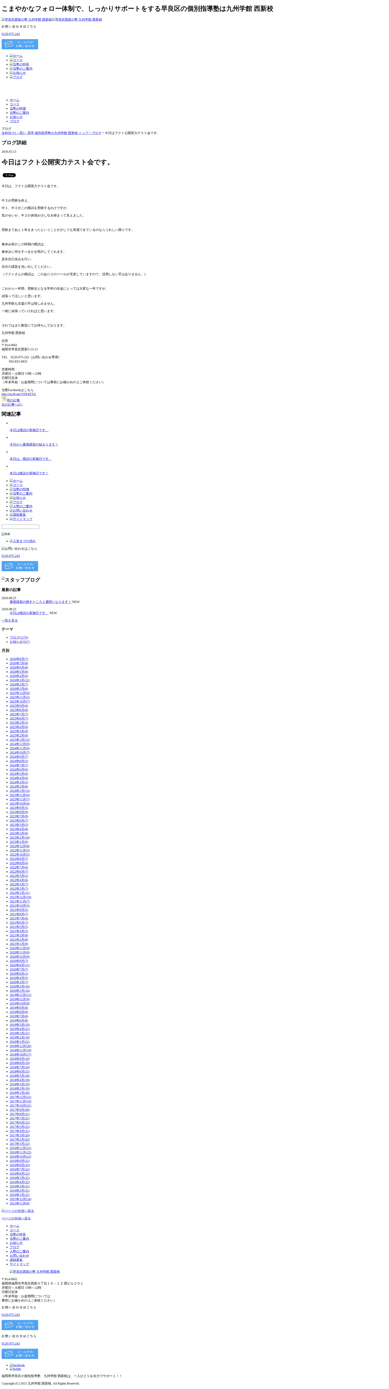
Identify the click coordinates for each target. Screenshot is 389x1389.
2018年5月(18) (20, 1075)
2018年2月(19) (20, 1088)
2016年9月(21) (20, 1161)
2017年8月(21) (20, 1114)
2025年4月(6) (19, 727)
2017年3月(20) (20, 1135)
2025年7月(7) (19, 714)
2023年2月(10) (20, 837)
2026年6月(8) (19, 667)
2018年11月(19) (20, 1050)
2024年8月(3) (19, 761)
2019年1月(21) (20, 1041)
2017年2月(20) (20, 1139)
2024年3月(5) (19, 782)
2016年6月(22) (20, 1173)
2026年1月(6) (19, 688)
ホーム (14, 100)
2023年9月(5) (19, 808)
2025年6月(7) (19, 718)
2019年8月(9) (19, 1012)
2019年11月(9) (20, 999)
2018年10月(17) (20, 1054)
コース (14, 104)
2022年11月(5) (20, 850)
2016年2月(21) (20, 1190)
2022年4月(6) (19, 880)
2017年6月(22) (20, 1122)
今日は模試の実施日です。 (29, 430)
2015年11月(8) (20, 1203)
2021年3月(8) (19, 935)
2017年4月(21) (20, 1131)
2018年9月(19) (20, 1058)
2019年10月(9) (20, 1003)
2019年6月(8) (19, 1020)
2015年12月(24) (20, 1199)
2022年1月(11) (20, 893)
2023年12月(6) (20, 795)
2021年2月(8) (19, 939)
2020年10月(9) (20, 956)
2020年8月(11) (20, 965)
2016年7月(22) (20, 1169)
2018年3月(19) (20, 1084)
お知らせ (16, 117)
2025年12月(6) (20, 693)
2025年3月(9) (19, 731)
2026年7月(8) (19, 663)
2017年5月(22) (20, 1127)
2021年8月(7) (19, 914)
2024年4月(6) (19, 778)
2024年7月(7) (19, 765)
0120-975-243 (11, 34)
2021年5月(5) (19, 927)
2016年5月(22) (20, 1178)
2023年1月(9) (19, 842)
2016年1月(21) (20, 1195)
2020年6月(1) (19, 973)
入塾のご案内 (19, 1251)
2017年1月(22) (20, 1144)
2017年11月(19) (20, 1101)
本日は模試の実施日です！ (29, 473)
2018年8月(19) (20, 1063)
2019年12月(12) (20, 995)
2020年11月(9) (20, 952)
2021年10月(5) (20, 905)
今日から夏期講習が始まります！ (34, 444)
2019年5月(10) (20, 1024)
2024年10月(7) (20, 752)
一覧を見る (10, 620)
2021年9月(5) (19, 910)
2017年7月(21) (20, 1118)
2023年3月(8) (19, 833)
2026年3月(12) (20, 680)
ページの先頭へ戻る (16, 1218)
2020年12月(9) (20, 948)
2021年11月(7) (20, 901)
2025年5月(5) (19, 722)
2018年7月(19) (20, 1067)
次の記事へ (10, 404)
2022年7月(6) (19, 867)
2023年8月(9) (19, 812)
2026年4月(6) (19, 676)
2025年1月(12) (20, 739)
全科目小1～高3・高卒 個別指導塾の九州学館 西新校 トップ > (47, 133)
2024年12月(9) (20, 744)
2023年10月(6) (20, 803)
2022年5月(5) (19, 876)
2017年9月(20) (20, 1110)
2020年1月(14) (20, 990)
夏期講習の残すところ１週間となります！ (40, 602)
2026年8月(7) (19, 659)
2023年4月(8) (19, 829)
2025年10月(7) (20, 701)
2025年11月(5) (20, 697)
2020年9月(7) (19, 961)
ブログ (14, 121)
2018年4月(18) (20, 1080)
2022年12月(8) (20, 846)
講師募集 (16, 1260)
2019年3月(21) (20, 1033)
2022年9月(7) (19, 859)
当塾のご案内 (19, 112)
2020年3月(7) (19, 982)
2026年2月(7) (19, 684)
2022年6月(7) (19, 871)
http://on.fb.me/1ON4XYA (19, 394)
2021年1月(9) (19, 944)
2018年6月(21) (20, 1071)
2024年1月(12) (20, 791)
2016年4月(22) (20, 1182)
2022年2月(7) (19, 888)
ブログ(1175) (19, 637)
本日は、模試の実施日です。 (31, 459)
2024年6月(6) (19, 769)
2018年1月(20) (20, 1093)
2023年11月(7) (20, 799)
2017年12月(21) (20, 1097)
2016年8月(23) (20, 1165)
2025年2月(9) (19, 735)
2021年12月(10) (20, 897)
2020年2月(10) (20, 986)
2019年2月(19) (20, 1037)
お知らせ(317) (20, 641)
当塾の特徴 (18, 108)
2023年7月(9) (19, 816)
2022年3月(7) (19, 884)
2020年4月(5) (19, 978)
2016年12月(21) (20, 1148)
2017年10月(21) (20, 1105)
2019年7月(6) (19, 1016)
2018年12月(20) (20, 1046)
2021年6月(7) (19, 922)
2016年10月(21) (20, 1156)
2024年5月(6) (19, 774)
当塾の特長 (18, 1234)
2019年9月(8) (19, 1007)
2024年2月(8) (19, 786)
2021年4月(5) (19, 931)
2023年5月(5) (19, 825)
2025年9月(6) (19, 705)
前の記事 (13, 400)
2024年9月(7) (19, 757)
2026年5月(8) (19, 671)
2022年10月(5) (20, 854)
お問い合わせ (19, 1255)
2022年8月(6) (19, 863)
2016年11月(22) (20, 1152)
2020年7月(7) (19, 969)
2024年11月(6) (20, 748)
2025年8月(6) (19, 710)
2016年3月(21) (20, 1186)
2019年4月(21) (20, 1029)
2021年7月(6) (19, 918)
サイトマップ (19, 1264)
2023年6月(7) (19, 820)
